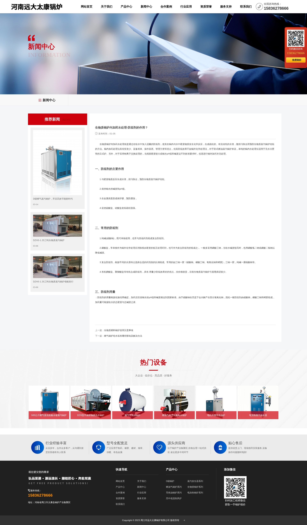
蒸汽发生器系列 (195, 481)
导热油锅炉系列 (174, 492)
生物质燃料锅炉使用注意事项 (118, 330)
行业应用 (141, 492)
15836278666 (296, 53)
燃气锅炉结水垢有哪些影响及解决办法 (123, 336)
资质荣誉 (120, 498)
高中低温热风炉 (174, 498)
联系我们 (120, 504)
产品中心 (120, 487)
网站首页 (120, 481)
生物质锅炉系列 (195, 487)
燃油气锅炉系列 (174, 487)
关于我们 (141, 481)
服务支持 (141, 498)
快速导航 (121, 469)
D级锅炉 (170, 481)
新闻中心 (141, 487)
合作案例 (120, 492)
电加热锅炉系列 (195, 492)
